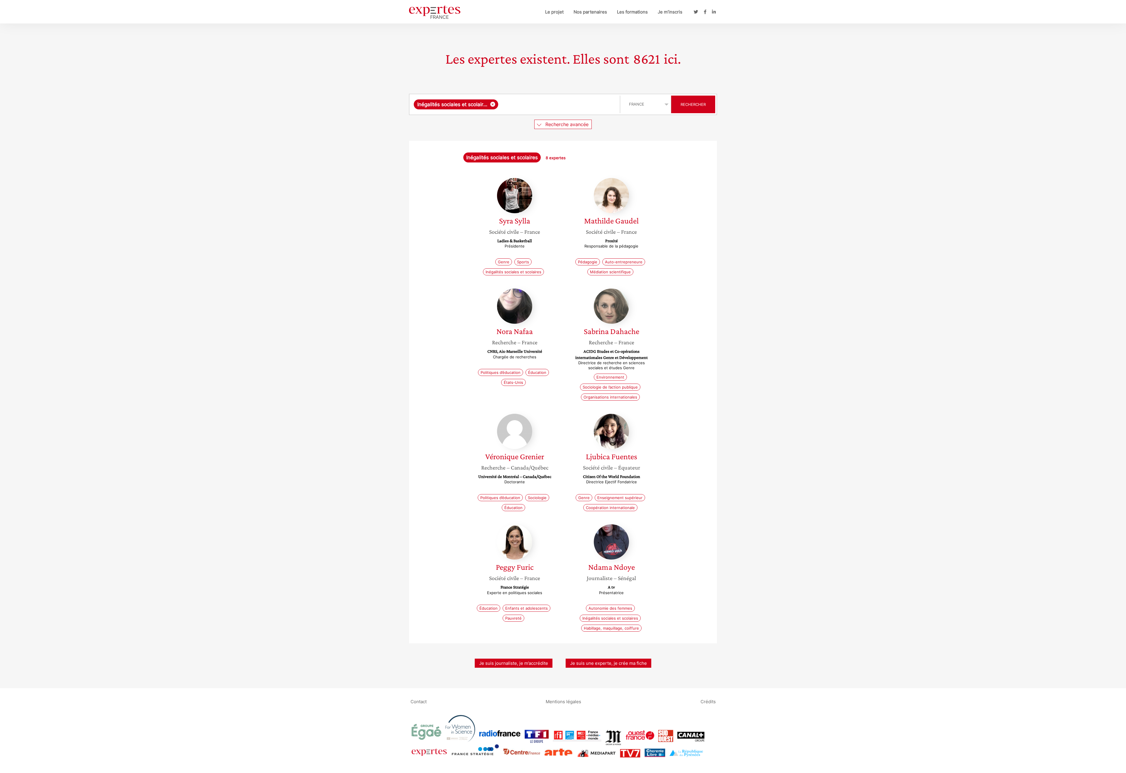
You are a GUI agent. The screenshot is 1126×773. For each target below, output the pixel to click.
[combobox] (515, 104)
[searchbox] (557, 104)
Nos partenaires (590, 12)
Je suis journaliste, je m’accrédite (513, 663)
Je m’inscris (670, 12)
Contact (419, 701)
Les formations (632, 12)
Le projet (554, 12)
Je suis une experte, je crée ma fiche (608, 663)
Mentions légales (563, 701)
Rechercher (693, 104)
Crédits (708, 701)
